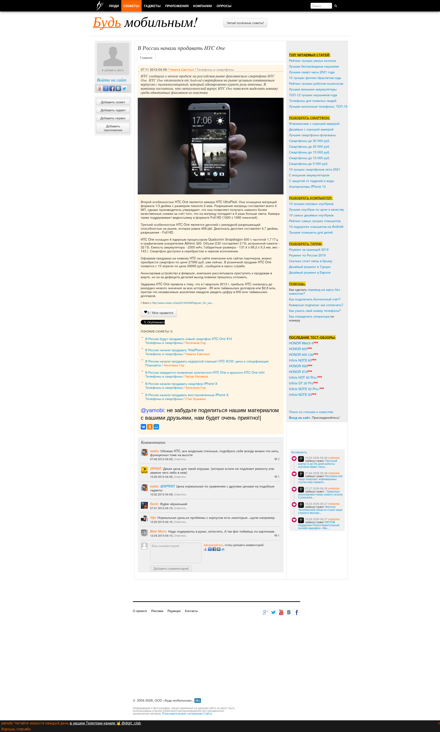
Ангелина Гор (195, 342)
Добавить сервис (113, 118)
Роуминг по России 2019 (307, 255)
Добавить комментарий (171, 568)
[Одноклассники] (150, 427)
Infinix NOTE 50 (300, 394)
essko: (155, 451)
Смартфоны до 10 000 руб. (309, 157)
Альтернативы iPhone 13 (307, 186)
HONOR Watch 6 (301, 343)
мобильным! (145, 21)
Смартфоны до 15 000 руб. (309, 152)
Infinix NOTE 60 (300, 360)
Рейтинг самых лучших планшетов (315, 220)
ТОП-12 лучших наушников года (313, 95)
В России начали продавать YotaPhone (174, 350)
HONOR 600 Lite (301, 354)
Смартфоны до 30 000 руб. (309, 140)
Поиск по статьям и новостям (311, 411)
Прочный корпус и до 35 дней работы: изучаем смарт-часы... (317, 463)
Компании (202, 5)
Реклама (157, 611)
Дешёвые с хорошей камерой (311, 129)
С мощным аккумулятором (309, 175)
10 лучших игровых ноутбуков (311, 203)
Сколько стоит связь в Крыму (310, 261)
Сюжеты (131, 5)
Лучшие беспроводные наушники (314, 66)
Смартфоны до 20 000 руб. (309, 146)
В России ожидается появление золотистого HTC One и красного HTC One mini (204, 372)
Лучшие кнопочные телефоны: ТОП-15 (318, 106)
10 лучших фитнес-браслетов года (315, 77)
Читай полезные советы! (245, 22)
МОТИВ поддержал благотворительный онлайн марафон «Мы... (318, 525)
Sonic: (155, 503)
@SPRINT (167, 486)
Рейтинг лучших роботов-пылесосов (316, 83)
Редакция (174, 611)
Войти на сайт (111, 80)
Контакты (191, 611)
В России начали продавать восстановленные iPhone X (186, 394)
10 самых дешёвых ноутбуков (311, 215)
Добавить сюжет (113, 102)
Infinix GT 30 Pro (301, 383)
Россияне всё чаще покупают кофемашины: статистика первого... (320, 479)
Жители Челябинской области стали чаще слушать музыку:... (320, 509)
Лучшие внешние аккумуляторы (313, 89)
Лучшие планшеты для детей (311, 232)
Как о (293, 316)
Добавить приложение (113, 128)
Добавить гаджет (113, 110)
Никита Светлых (182, 69)
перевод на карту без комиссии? (314, 291)
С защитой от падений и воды (311, 180)
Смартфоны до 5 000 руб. (308, 163)
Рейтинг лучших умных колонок (312, 60)
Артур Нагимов (196, 376)
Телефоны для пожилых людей (312, 100)
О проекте (140, 611)
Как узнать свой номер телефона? (315, 310)
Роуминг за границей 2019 (309, 249)
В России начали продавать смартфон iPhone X (181, 383)
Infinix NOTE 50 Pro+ (304, 388)
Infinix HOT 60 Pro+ (303, 377)
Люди (114, 5)
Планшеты (153, 365)
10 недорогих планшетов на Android (316, 226)
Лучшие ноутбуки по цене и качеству (316, 209)
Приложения (177, 5)
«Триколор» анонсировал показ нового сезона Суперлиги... (320, 494)
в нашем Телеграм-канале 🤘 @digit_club (105, 723)
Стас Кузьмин (195, 398)
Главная (146, 57)
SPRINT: (156, 468)
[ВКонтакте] (143, 427)
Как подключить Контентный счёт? (315, 299)
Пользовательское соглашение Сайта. (187, 713)
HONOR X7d (298, 371)
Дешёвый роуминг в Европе (310, 272)
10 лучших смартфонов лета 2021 (314, 169)
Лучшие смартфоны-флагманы (312, 135)
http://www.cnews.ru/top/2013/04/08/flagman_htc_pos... (183, 303)
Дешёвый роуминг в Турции (309, 266)
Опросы (224, 5)
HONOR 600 (298, 348)
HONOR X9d (298, 366)
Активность (299, 452)
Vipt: (153, 517)
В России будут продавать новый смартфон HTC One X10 (188, 338)
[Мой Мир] (156, 427)
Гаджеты (152, 5)
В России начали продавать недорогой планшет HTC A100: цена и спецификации (207, 361)
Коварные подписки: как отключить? (316, 304)
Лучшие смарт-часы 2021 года (312, 72)
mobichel (334, 458)
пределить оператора (313, 316)
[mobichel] (301, 459)
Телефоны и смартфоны (215, 69)
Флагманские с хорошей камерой (314, 123)
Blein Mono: (159, 531)
